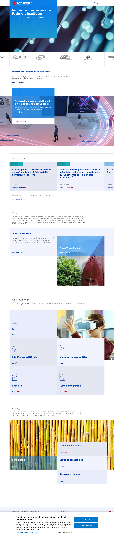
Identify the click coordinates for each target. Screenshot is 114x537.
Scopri (14, 334)
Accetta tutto (86, 519)
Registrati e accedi (21, 121)
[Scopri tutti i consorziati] (59, 59)
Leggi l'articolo (17, 187)
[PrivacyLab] (68, 532)
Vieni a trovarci (65, 252)
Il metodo (15, 252)
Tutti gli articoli (17, 200)
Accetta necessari (86, 525)
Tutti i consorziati (18, 82)
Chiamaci (15, 467)
